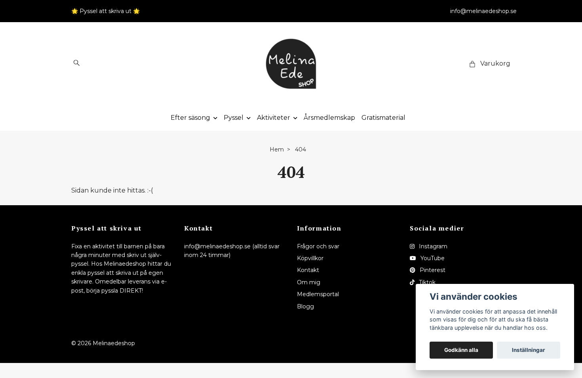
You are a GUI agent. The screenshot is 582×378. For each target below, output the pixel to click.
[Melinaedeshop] (291, 64)
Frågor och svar (318, 246)
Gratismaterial (383, 117)
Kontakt (308, 270)
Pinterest (431, 270)
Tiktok (426, 282)
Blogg (305, 306)
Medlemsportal (318, 294)
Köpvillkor (310, 258)
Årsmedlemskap (329, 117)
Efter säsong (190, 117)
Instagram (432, 246)
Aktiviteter (273, 117)
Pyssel (233, 117)
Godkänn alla (461, 350)
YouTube (432, 258)
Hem (277, 149)
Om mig (308, 282)
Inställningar (528, 350)
